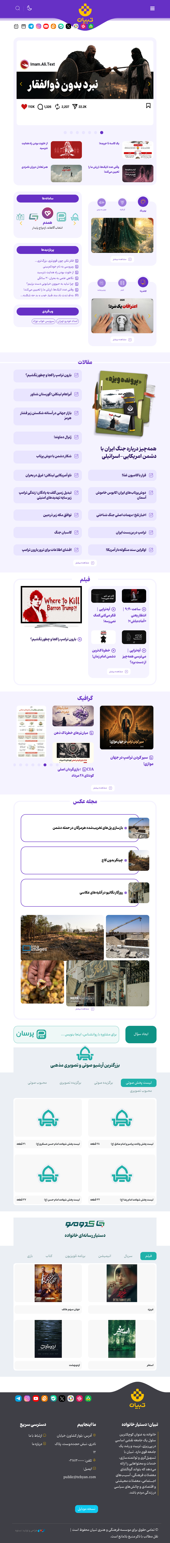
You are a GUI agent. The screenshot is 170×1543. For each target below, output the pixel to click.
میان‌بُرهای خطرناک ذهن (71, 733)
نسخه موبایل (86, 1509)
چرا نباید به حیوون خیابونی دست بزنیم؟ (50, 283)
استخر (150, 1365)
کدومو (47, 223)
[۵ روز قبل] (122, 235)
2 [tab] (95, 132)
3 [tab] (89, 132)
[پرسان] (75, 217)
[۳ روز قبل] (137, 150)
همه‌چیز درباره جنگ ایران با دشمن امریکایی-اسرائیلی (129, 453)
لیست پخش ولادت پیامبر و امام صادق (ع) (132, 1144)
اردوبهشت (74, 1365)
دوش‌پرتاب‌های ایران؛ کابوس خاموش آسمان (121, 495)
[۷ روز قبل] (73, 716)
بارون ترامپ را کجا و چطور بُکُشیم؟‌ (49, 375)
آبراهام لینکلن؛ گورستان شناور (51, 394)
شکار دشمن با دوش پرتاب (54, 456)
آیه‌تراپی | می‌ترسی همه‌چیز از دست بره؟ (134, 656)
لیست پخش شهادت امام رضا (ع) (136, 1200)
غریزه (150, 1309)
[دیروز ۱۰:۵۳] (42, 982)
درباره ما (37, 1444)
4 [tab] (83, 132)
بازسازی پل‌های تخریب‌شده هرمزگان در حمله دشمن (88, 828)
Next (21, 84)
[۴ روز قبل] (134, 596)
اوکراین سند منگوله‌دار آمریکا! (126, 550)
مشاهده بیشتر (119, 259)
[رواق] (34, 217)
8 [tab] (14, 764)
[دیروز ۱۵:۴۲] (139, 828)
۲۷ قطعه (21, 1200)
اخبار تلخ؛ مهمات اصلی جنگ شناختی (121, 515)
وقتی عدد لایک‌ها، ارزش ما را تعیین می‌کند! (103, 169)
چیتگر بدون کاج (112, 860)
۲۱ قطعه (21, 1144)
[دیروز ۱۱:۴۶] (139, 892)
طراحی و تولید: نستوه (26, 1530)
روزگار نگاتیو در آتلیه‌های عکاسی (101, 892)
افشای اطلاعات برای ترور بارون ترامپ (47, 550)
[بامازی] (20, 217)
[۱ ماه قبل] (122, 315)
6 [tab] (71, 132)
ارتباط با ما (35, 1436)
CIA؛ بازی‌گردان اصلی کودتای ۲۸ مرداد (76, 772)
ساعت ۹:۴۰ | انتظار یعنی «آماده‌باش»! (134, 615)
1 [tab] (101, 132)
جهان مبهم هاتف (71, 1309)
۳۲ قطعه (95, 1200)
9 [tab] (8, 764)
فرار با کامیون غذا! (134, 475)
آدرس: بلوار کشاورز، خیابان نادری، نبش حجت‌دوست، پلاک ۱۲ (75, 1444)
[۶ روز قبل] (126, 727)
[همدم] (61, 217)
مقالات (85, 362)
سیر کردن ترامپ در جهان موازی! (131, 761)
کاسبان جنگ (63, 532)
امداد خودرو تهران (68, 321)
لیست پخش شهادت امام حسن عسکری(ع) (58, 1144)
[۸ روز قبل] (73, 752)
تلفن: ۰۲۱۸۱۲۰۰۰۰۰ (80, 1460)
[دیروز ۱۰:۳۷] (66, 173)
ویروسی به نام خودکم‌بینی (58, 266)
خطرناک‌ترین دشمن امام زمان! (104, 653)
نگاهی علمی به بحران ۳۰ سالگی (55, 278)
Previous (149, 84)
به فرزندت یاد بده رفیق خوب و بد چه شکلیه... (47, 295)
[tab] (143, 205)
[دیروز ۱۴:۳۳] (139, 860)
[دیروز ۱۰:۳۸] (85, 82)
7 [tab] (65, 132)
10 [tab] (2, 764)
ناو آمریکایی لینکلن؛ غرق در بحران (49, 475)
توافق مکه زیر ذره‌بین (57, 515)
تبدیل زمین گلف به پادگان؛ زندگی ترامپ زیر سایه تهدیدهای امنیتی (45, 495)
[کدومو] (47, 213)
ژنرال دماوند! (63, 437)
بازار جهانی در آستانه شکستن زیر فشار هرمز (46, 415)
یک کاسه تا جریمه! (109, 143)
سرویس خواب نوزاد (43, 321)
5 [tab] (77, 132)
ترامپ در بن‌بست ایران (131, 532)
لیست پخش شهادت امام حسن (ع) (62, 1200)
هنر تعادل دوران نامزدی (35, 167)
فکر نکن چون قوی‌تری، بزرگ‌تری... (54, 260)
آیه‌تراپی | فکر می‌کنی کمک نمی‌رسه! (104, 615)
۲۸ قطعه (95, 1144)
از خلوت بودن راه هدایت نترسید (35, 145)
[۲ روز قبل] (31, 731)
